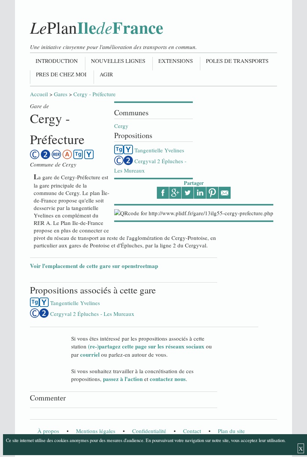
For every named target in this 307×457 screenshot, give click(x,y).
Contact (192, 431)
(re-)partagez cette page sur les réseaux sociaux (146, 346)
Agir (106, 74)
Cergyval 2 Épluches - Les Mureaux (92, 313)
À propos (48, 431)
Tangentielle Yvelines (159, 150)
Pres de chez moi (61, 74)
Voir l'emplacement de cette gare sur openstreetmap (94, 266)
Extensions (175, 60)
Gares (60, 94)
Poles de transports (237, 60)
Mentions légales (95, 431)
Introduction (57, 60)
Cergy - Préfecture (94, 94)
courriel (90, 354)
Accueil (39, 94)
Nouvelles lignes (118, 60)
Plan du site (231, 431)
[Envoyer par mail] (225, 193)
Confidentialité (149, 431)
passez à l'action (123, 379)
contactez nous (168, 379)
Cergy (121, 126)
